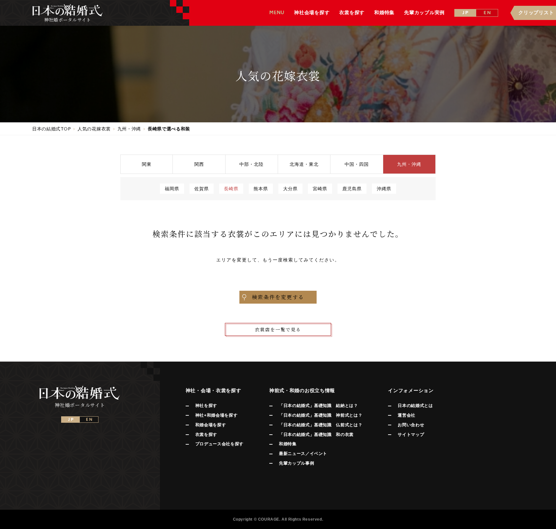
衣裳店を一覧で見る (278, 329)
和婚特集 (288, 443)
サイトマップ (411, 434)
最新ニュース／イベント (303, 453)
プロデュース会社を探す (219, 443)
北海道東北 (304, 164)
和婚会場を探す (210, 424)
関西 (199, 164)
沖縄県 (384, 188)
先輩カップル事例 (296, 463)
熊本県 (261, 188)
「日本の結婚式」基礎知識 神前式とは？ (320, 415)
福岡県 (172, 188)
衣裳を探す (206, 434)
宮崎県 (320, 188)
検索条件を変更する (278, 297)
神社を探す (206, 405)
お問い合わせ (411, 424)
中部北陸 (251, 164)
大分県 (290, 188)
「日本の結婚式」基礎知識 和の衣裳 (316, 434)
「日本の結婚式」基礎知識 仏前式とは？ (320, 424)
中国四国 (357, 164)
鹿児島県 (352, 188)
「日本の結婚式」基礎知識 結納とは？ (318, 405)
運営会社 (406, 415)
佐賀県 (201, 188)
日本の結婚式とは (415, 405)
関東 (147, 164)
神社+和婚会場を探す (216, 415)
